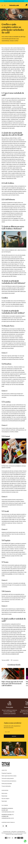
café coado (8, 404)
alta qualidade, (9, 574)
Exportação (4, 801)
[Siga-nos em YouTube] (6, 826)
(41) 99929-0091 (5, 816)
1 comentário (15, 660)
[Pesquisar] (4, 5)
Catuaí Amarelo (17, 485)
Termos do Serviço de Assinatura (9, 781)
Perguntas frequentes (6, 773)
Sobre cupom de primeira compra (9, 775)
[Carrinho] (25, 5)
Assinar (14, 736)
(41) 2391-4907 (5, 810)
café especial (19, 187)
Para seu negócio (5, 798)
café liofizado (16, 220)
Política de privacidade (7, 783)
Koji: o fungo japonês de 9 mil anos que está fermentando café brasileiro (12, 684)
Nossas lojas (4, 795)
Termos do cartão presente (8, 778)
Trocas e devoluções (6, 786)
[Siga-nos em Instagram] (3, 826)
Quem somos (4, 793)
